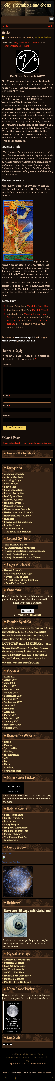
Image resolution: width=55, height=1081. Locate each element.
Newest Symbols (13, 570)
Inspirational (11, 755)
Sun (35, 655)
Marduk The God (41, 310)
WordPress (16, 1072)
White (36, 658)
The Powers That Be (15, 837)
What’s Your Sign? (16, 583)
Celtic (10, 632)
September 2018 (13, 696)
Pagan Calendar (13, 834)
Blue (41, 628)
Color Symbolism (14, 490)
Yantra (26, 663)
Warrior (24, 658)
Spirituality (10, 748)
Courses (27, 1057)
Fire (46, 635)
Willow (42, 658)
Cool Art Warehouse (15, 966)
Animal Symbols (13, 477)
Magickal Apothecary (16, 828)
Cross (36, 632)
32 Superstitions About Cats (20, 548)
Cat (4, 632)
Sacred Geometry (13, 528)
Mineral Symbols (13, 506)
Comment (7, 364)
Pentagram (44, 648)
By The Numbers (13, 818)
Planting (5, 651)
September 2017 (13, 702)
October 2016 (11, 728)
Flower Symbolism (14, 493)
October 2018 (11, 692)
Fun (6, 761)
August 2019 (10, 680)
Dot (25, 636)
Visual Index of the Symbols (22, 580)
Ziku (5, 26)
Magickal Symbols (14, 503)
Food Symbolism (13, 496)
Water (31, 658)
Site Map (9, 767)
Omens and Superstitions (18, 522)
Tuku (49, 26)
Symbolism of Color (17, 577)
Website (6, 415)
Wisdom (7, 663)
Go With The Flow (14, 972)
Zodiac (35, 662)
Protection (30, 651)
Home (7, 742)
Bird (32, 628)
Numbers (9, 519)
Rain (44, 652)
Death (42, 632)
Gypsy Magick (11, 824)
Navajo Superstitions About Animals (25, 551)
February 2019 (11, 689)
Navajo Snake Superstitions (20, 554)
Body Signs (10, 487)
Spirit (24, 655)
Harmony (5, 639)
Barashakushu (10, 443)
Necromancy (22, 648)
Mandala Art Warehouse (17, 976)
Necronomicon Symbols (25, 337)
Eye (34, 635)
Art (6, 758)
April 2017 (9, 712)
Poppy (12, 652)
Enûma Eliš (13, 320)
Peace (36, 648)
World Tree (17, 663)
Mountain (6, 648)
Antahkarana (16, 628)
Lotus (39, 639)
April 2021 (9, 676)
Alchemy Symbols (14, 474)
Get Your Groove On (14, 969)
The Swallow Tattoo (16, 544)
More (7, 764)
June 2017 (9, 705)
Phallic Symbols (13, 525)
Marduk (21, 341)
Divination (17, 635)
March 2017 (10, 715)
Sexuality (17, 655)
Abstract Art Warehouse (17, 960)
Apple (27, 628)
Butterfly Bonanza (14, 963)
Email (6, 405)
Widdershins (11, 840)
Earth (29, 635)
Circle (17, 632)
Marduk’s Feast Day (37, 306)
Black (37, 628)
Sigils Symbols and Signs (27, 5)
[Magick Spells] (4, 858)
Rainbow (5, 655)
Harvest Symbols (13, 499)
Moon (48, 644)
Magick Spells (7, 854)
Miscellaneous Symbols (17, 509)
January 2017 (11, 721)
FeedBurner (35, 615)
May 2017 (9, 708)
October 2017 (11, 699)
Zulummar (40, 443)
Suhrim (48, 443)
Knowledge (26, 639)
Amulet (5, 341)
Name (6, 395)
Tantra (6, 658)
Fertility (40, 635)
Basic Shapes (11, 483)
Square (29, 655)
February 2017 (11, 718)
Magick (22, 644)
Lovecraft (13, 341)
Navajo (14, 648)
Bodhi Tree (48, 628)
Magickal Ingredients (16, 831)
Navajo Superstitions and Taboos (23, 557)
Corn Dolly (29, 632)
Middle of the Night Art (17, 982)
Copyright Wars (12, 771)
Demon (6, 635)
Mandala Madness (14, 979)
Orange (31, 648)
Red (11, 655)
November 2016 (12, 725)
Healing (14, 639)
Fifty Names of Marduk (26, 43)
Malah (17, 443)
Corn (22, 632)
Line (35, 639)
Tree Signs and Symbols (17, 531)
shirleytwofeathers (43, 37)
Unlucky (15, 658)
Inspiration (11, 1057)
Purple (39, 652)
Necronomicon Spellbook (16, 46)
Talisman (30, 341)
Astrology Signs (12, 480)
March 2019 (10, 686)
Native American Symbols (18, 512)
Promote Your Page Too (11, 862)
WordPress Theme (29, 1072)
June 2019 (9, 683)
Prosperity (19, 652)
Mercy (42, 644)
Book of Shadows (13, 815)
